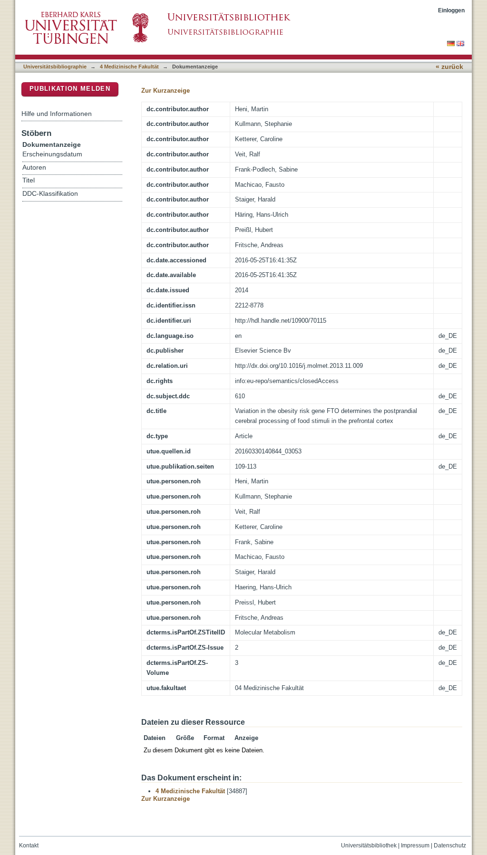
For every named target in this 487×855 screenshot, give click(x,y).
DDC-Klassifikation (50, 193)
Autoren (34, 167)
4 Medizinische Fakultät (129, 66)
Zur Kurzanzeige (165, 90)
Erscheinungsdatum (52, 154)
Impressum (415, 845)
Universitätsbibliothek (369, 845)
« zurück (449, 66)
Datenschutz (450, 845)
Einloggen (451, 10)
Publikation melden (69, 88)
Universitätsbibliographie (55, 66)
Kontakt (29, 845)
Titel (28, 180)
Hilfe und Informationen (56, 113)
